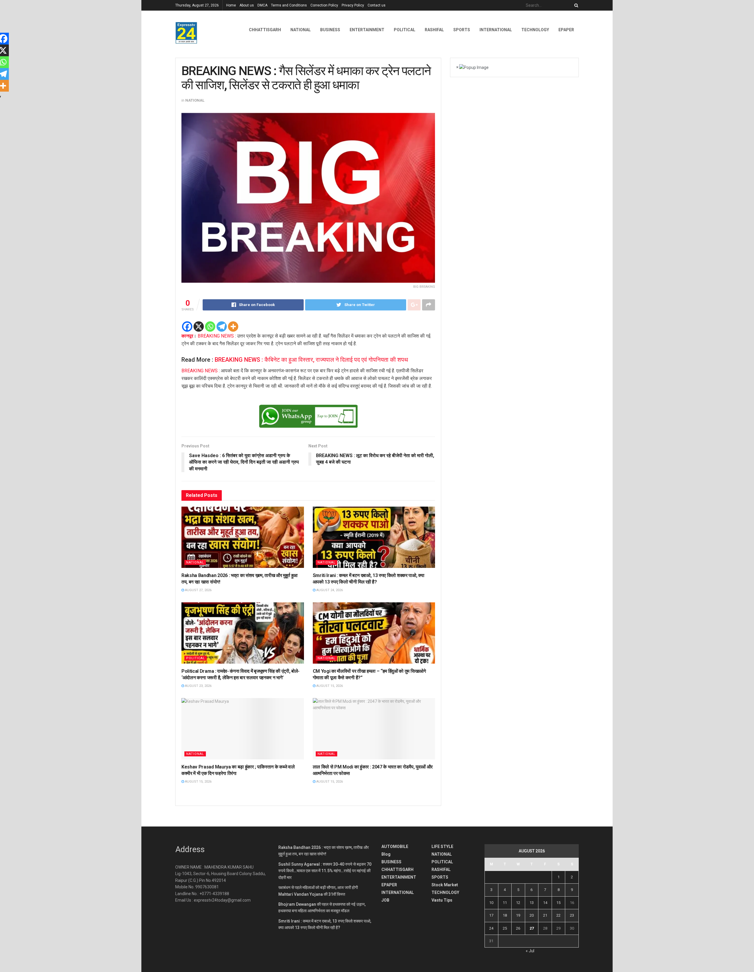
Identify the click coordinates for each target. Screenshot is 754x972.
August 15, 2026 (329, 686)
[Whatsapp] (210, 326)
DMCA (262, 5)
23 (572, 915)
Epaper (566, 29)
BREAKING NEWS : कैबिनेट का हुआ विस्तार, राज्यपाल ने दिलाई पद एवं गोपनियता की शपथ (311, 359)
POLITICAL (404, 29)
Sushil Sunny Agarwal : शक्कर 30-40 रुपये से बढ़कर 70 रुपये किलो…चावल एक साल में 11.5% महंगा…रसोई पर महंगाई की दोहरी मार (324, 871)
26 (518, 928)
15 (558, 902)
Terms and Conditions (289, 5)
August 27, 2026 (197, 590)
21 (545, 915)
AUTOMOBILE (394, 846)
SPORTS (461, 29)
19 (518, 915)
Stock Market (444, 884)
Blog (386, 854)
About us (246, 5)
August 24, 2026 (329, 590)
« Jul (530, 950)
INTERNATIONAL (495, 29)
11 (505, 902)
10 (491, 902)
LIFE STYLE (442, 846)
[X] (199, 326)
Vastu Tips (441, 900)
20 (532, 915)
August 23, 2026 (197, 686)
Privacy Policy (353, 5)
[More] (233, 326)
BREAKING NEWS (216, 336)
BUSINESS (330, 29)
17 (491, 915)
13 (532, 902)
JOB (385, 900)
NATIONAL (300, 29)
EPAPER (389, 884)
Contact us (377, 5)
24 (491, 928)
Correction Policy (324, 5)
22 (558, 915)
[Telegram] (221, 326)
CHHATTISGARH (265, 29)
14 (545, 902)
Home (231, 5)
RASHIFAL (434, 29)
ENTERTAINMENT (367, 29)
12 (518, 902)
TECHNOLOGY (535, 29)
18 (505, 915)
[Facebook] (187, 326)
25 (505, 928)
